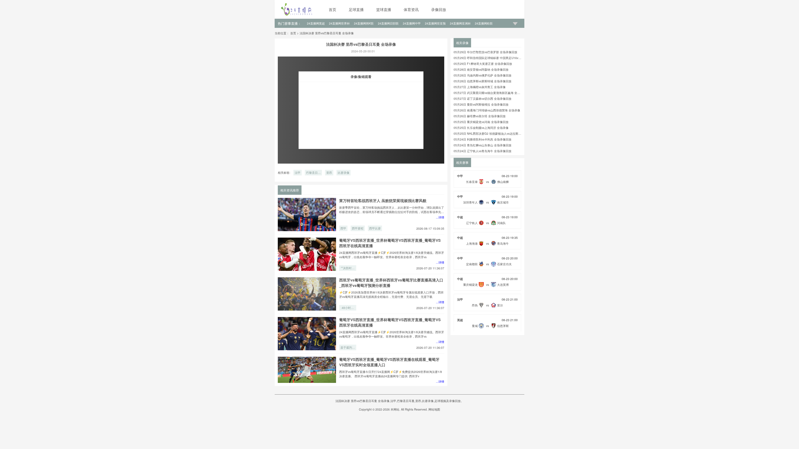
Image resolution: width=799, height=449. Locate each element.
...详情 (440, 217)
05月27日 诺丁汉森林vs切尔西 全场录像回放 (482, 98)
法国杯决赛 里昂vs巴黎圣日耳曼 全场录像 (327, 33)
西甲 (343, 228)
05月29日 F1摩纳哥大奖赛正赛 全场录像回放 (483, 64)
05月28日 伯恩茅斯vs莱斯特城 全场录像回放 (482, 81)
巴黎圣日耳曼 (313, 172)
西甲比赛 (375, 228)
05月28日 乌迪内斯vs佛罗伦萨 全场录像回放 (482, 75)
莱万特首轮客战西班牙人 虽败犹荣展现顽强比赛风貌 (382, 200)
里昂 (329, 172)
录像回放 (438, 9)
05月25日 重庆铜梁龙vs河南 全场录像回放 (481, 122)
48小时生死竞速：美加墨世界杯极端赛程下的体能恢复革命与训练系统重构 (347, 308)
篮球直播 (383, 9)
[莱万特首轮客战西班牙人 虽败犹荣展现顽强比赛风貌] (307, 214)
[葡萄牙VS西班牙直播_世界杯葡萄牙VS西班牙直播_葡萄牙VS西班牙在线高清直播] (307, 254)
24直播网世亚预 (435, 23)
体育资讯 (411, 9)
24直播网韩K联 (364, 23)
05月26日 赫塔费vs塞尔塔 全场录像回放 (480, 116)
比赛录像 (343, 172)
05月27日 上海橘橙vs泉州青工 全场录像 (480, 87)
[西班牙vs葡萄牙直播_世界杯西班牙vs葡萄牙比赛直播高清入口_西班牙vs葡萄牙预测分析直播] (307, 294)
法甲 (297, 172)
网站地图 (434, 409)
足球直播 (356, 9)
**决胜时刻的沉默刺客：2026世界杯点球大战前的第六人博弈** (347, 268)
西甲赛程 (358, 228)
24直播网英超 (316, 23)
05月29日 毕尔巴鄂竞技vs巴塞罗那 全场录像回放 (485, 52)
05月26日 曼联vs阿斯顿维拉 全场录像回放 (481, 104)
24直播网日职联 (388, 23)
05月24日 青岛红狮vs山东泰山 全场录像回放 (482, 145)
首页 (332, 9)
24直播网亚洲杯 (460, 23)
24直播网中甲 (412, 23)
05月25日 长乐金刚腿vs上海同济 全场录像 (481, 128)
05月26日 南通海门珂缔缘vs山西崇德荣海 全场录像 (487, 110)
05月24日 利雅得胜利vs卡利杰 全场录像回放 (482, 139)
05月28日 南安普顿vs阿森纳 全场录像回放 (481, 69)
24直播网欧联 (484, 23)
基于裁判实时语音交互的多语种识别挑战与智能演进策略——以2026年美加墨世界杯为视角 (347, 347)
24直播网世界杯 (339, 23)
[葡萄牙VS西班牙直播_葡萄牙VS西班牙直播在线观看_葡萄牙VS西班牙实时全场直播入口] (307, 373)
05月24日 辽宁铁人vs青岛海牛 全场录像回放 (482, 151)
